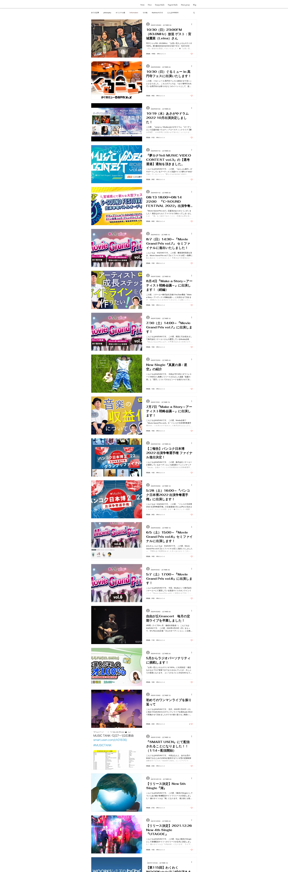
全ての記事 (95, 12)
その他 (145, 12)
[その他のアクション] (192, 24)
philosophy (107, 12)
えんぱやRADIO (173, 12)
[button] (194, 13)
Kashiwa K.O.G (157, 12)
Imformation (134, 12)
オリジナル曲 (120, 12)
